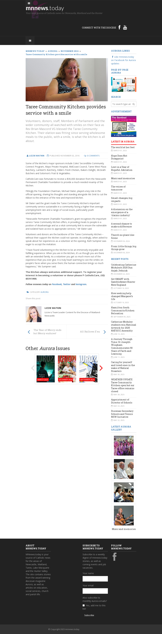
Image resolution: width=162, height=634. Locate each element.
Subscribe (89, 615)
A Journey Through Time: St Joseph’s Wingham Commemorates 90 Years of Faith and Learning (122, 346)
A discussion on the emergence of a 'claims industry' (122, 212)
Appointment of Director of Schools (121, 401)
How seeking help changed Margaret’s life (122, 296)
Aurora (44, 292)
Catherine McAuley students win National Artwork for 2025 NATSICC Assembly (123, 326)
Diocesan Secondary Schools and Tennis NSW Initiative (122, 413)
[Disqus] (67, 427)
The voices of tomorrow (118, 188)
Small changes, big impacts (121, 199)
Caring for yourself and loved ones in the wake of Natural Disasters (123, 367)
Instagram (81, 284)
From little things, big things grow (123, 248)
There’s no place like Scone (122, 236)
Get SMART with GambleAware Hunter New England (123, 281)
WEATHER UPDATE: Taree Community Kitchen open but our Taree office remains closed (122, 385)
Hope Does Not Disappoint (119, 157)
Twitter (67, 284)
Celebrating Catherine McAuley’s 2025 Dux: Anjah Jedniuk (123, 267)
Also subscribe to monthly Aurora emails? (95, 599)
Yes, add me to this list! (94, 607)
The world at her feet (123, 147)
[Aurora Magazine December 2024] (67, 368)
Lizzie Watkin (53, 307)
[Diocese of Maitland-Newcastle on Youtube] (125, 27)
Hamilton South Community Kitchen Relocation (122, 310)
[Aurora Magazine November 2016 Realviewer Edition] (123, 84)
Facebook (57, 284)
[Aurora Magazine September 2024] (88, 368)
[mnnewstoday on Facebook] (119, 27)
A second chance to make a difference (121, 225)
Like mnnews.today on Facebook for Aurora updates (123, 60)
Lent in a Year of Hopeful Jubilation (121, 168)
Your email (88, 585)
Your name (88, 573)
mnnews (45, 7)
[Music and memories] (124, 445)
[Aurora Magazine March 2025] (45, 368)
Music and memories (123, 178)
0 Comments (93, 155)
